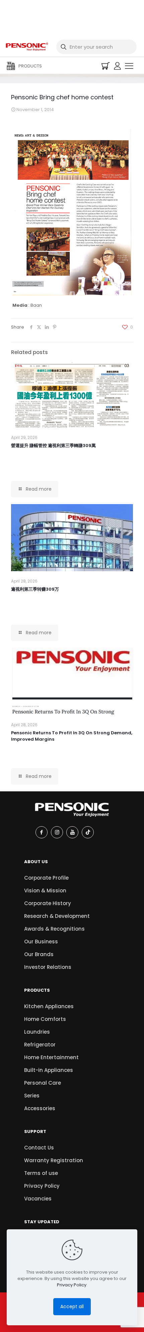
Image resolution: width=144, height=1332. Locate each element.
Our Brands (39, 954)
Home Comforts (45, 1019)
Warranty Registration (53, 1160)
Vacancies (38, 1198)
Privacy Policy (42, 1185)
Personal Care (42, 1082)
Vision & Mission (45, 890)
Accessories (39, 1108)
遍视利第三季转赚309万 (35, 589)
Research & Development (57, 916)
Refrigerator (40, 1044)
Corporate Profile (46, 877)
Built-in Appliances (48, 1070)
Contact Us (39, 1147)
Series (32, 1095)
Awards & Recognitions (54, 928)
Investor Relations (47, 967)
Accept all (72, 1306)
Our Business (41, 941)
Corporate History (47, 903)
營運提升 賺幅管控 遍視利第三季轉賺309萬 (53, 445)
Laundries (37, 1031)
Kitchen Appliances (49, 1006)
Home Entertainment (51, 1057)
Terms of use (41, 1173)
